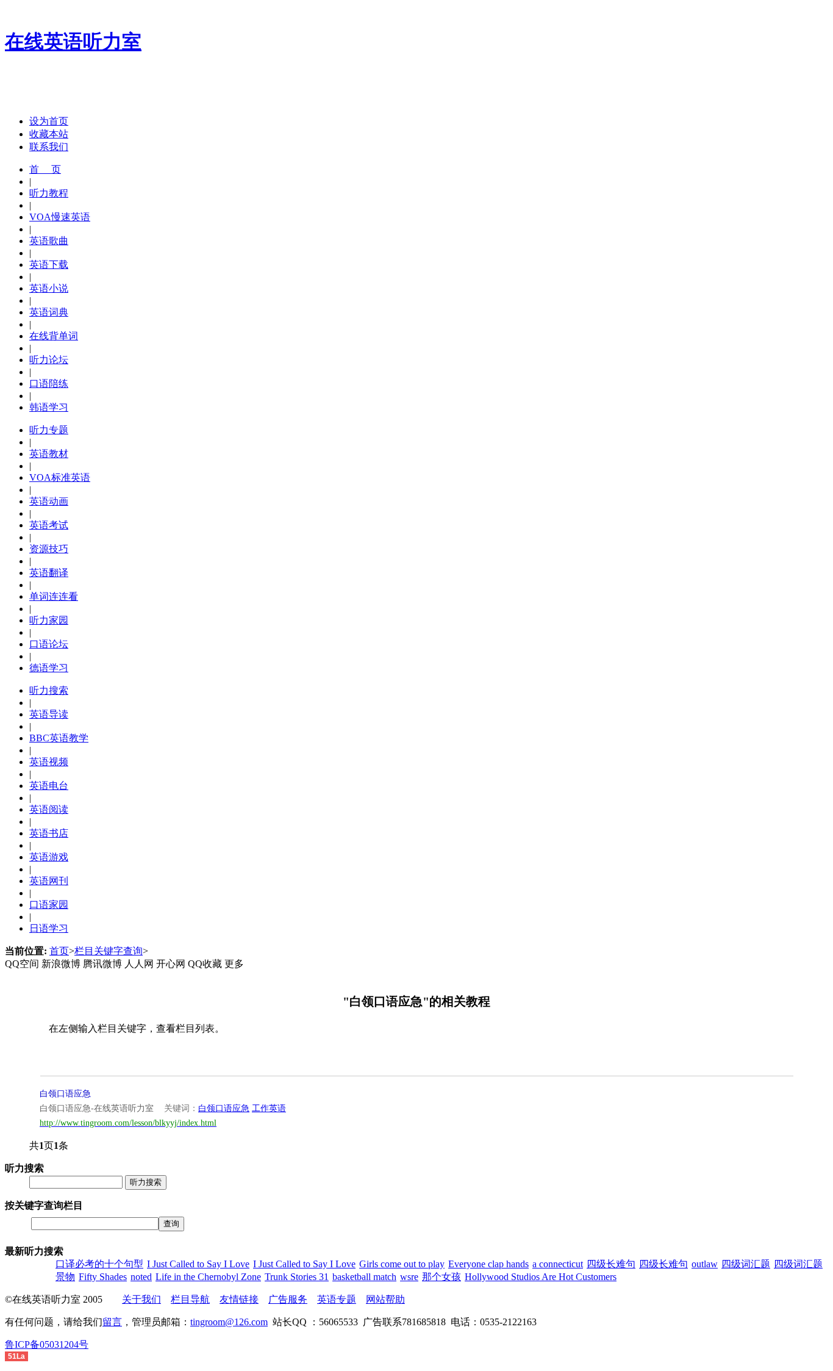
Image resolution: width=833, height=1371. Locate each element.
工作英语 (269, 1108)
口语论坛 (48, 644)
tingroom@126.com (229, 1322)
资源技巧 (48, 549)
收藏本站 (48, 134)
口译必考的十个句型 (99, 1264)
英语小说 (48, 288)
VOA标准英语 (59, 477)
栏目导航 (190, 1299)
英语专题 (336, 1299)
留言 (112, 1322)
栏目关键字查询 (108, 951)
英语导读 (48, 714)
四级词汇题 (745, 1264)
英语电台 (48, 785)
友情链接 (239, 1299)
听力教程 (48, 193)
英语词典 (48, 312)
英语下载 (48, 264)
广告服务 (287, 1299)
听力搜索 (48, 690)
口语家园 (48, 904)
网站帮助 (385, 1299)
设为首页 (48, 121)
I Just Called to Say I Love (198, 1264)
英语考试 (48, 525)
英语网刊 (48, 881)
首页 (59, 951)
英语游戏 (48, 857)
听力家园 (48, 620)
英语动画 (48, 501)
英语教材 (48, 453)
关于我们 (141, 1299)
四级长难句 (611, 1264)
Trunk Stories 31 (297, 1277)
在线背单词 (53, 336)
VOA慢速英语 (59, 217)
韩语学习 (48, 407)
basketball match (364, 1277)
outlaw (705, 1264)
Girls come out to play (402, 1264)
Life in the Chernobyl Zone (208, 1277)
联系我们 (48, 147)
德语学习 (48, 668)
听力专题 (48, 430)
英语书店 (48, 833)
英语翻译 (48, 572)
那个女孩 (441, 1277)
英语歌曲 (48, 241)
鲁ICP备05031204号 (46, 1344)
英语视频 (48, 762)
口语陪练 (48, 383)
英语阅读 (48, 809)
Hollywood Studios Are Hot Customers (541, 1277)
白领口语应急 (65, 1093)
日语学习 (48, 928)
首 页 (45, 169)
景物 (65, 1277)
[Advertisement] (147, 87)
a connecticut (557, 1264)
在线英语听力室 (73, 41)
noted (141, 1277)
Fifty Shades (103, 1277)
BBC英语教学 (58, 738)
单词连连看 (53, 596)
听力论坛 (48, 359)
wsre (409, 1277)
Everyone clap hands (488, 1264)
